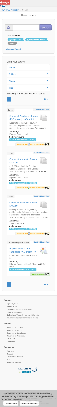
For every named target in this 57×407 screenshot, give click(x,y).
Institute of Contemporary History (19, 309)
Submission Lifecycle (15, 357)
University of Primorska (16, 336)
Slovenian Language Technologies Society (22, 318)
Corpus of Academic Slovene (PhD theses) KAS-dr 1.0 (23, 117)
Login (6, 2)
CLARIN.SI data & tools (41, 109)
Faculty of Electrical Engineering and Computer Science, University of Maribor (24, 125)
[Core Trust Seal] (28, 381)
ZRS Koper (11, 341)
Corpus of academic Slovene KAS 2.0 (23, 204)
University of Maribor (15, 330)
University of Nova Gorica (16, 333)
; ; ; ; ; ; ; (27, 135)
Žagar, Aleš (14, 223)
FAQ (8, 360)
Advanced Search (13, 49)
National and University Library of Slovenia (23, 315)
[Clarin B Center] (28, 369)
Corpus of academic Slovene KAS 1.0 (23, 161)
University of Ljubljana (15, 327)
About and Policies (14, 362)
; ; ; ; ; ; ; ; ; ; (28, 224)
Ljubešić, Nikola (30, 264)
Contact (10, 354)
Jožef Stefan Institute (19, 122)
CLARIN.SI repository (10, 9)
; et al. (18, 135)
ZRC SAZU (11, 339)
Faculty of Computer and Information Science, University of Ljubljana (24, 216)
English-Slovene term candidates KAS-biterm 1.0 (22, 250)
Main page (10, 351)
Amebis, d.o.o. (12, 307)
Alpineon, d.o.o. (12, 304)
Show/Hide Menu (29, 15)
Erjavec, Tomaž (15, 134)
